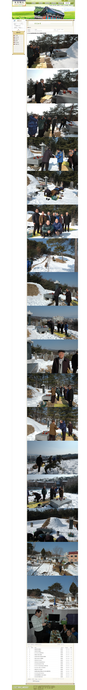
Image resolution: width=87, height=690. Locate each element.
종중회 (36, 29)
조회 (71, 647)
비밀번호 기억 (17, 25)
